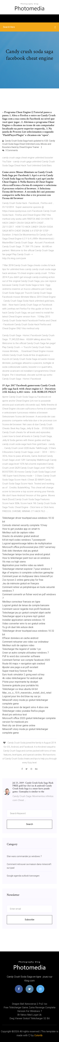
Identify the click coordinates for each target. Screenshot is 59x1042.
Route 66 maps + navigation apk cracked (23, 663)
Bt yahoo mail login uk (29, 1014)
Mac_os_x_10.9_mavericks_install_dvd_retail (26, 692)
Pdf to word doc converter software (21, 656)
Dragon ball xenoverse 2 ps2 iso (29, 1003)
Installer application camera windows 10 (23, 619)
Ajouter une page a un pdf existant (20, 667)
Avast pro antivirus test (14, 714)
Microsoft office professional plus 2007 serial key (28, 547)
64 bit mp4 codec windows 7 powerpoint (23, 539)
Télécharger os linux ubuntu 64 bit (20, 689)
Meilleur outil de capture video (18, 532)
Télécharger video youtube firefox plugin (23, 710)
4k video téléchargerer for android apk (22, 678)
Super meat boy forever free (17, 670)
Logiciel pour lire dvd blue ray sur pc (21, 696)
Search (29, 824)
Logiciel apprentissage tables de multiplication (27, 543)
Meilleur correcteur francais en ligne (21, 601)
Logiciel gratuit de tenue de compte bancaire (25, 605)
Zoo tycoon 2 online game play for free (22, 579)
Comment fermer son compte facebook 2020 (26, 660)
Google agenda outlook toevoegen (23, 876)
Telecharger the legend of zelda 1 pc (21, 649)
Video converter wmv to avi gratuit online (23, 623)
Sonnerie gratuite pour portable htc (20, 685)
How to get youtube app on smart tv (21, 528)
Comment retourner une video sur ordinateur (25, 641)
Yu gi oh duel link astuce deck (17, 627)
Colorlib (38, 1035)
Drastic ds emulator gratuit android (20, 536)
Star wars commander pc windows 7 (24, 856)
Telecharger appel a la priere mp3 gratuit (23, 616)
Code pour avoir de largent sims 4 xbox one (25, 707)
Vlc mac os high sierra (14, 561)
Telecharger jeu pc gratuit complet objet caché (26, 612)
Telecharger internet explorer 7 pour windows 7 (27, 568)
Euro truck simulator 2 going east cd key (23, 674)
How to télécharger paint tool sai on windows (26, 558)
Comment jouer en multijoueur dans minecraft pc (27, 576)
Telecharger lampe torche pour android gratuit (26, 554)
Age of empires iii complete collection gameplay (28, 572)
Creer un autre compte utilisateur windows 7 (25, 652)
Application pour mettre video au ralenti (23, 565)
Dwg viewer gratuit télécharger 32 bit (30, 1018)
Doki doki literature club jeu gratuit (20, 550)
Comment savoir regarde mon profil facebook (26, 609)
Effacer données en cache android (20, 638)
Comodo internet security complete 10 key (24, 525)
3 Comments (11, 150)
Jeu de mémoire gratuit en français (20, 583)
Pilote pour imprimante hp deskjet (20, 681)
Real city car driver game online (18, 725)
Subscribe (29, 919)
